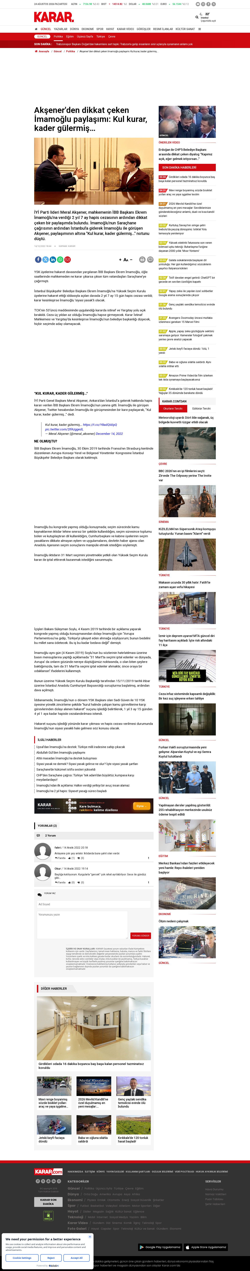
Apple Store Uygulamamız (208, 1247)
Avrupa (117, 1194)
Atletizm (124, 1206)
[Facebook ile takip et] (208, 4)
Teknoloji (75, 1217)
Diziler (87, 1212)
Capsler (106, 1229)
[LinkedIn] (53, 259)
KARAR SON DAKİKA (48, 1202)
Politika (58, 36)
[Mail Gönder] (67, 259)
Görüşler (144, 29)
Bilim (143, 1217)
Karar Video (125, 29)
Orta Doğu (91, 1194)
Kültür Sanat (185, 29)
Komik (128, 1223)
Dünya (74, 29)
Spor (99, 29)
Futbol (84, 1206)
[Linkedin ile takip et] (54, 1181)
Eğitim (70, 36)
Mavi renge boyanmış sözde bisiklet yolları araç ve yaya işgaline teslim (98, 44)
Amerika (105, 1194)
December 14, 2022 (109, 434)
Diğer (156, 1206)
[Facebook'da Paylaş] (38, 259)
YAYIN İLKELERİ (115, 1171)
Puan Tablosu (214, 1199)
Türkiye (100, 36)
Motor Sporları (141, 1206)
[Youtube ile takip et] (198, 4)
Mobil (91, 1217)
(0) (82, 858)
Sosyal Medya (119, 1217)
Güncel (46, 29)
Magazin (98, 1212)
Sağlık (110, 1212)
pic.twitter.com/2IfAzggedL (64, 429)
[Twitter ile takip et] (214, 4)
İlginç (137, 1223)
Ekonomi (88, 29)
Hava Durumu (214, 1189)
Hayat (110, 29)
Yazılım (134, 1217)
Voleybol (111, 1206)
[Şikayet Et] (148, 858)
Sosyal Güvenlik (141, 1200)
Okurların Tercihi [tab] (172, 408)
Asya (127, 1194)
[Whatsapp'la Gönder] (60, 259)
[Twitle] (45, 259)
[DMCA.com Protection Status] (48, 1216)
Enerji (125, 1200)
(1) (73, 858)
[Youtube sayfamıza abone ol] (48, 1181)
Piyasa (91, 1200)
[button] (120, 260)
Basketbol (97, 1206)
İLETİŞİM (90, 1171)
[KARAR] (54, 16)
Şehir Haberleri (215, 1204)
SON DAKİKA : (43, 44)
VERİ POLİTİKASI (184, 1171)
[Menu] (198, 29)
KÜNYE (101, 1171)
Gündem (98, 1223)
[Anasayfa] (36, 29)
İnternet (102, 1217)
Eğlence (138, 1212)
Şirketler (158, 1200)
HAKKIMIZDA (75, 1171)
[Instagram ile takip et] (59, 1181)
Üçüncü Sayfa (85, 36)
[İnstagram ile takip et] (203, 4)
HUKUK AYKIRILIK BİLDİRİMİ (212, 1171)
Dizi (108, 1223)
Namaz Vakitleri (215, 1194)
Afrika (136, 1194)
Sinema (117, 1223)
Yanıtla (61, 858)
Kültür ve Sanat (145, 1229)
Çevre (111, 36)
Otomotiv (113, 1200)
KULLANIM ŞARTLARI (138, 1171)
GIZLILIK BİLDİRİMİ (162, 1171)
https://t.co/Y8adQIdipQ (100, 425)
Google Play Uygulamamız (163, 1247)
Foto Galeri (77, 1228)
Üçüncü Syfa (104, 1188)
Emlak (101, 1200)
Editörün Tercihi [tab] (201, 408)
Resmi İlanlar (163, 29)
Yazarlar (60, 29)
